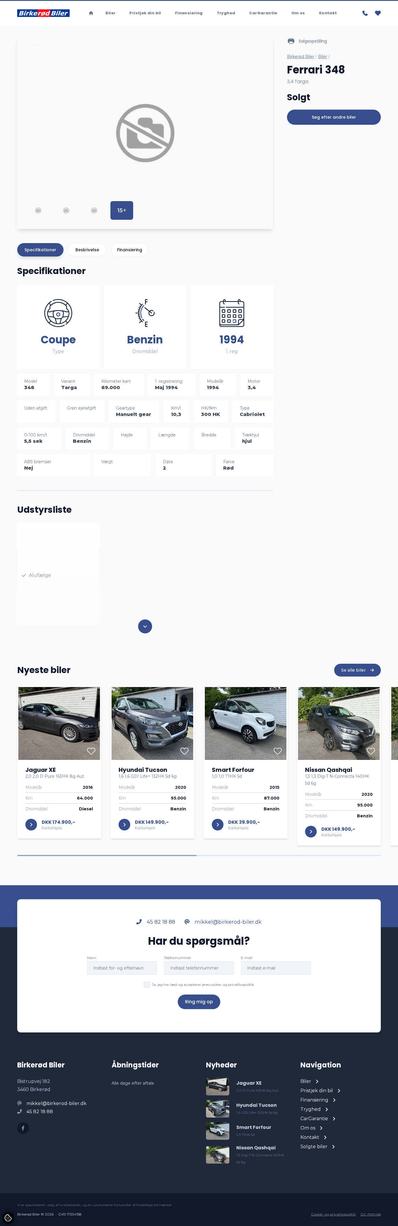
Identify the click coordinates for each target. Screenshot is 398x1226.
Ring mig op (199, 1001)
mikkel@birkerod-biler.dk (227, 922)
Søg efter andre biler (334, 117)
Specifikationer (40, 250)
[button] (249, 216)
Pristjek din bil (145, 13)
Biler (110, 13)
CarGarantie (263, 13)
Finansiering (189, 13)
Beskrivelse (87, 250)
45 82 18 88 (160, 922)
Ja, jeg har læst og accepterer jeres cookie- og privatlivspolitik (203, 984)
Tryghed (226, 13)
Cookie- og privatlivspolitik (333, 1214)
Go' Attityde (370, 1214)
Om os (298, 13)
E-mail (246, 957)
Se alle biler (354, 670)
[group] (145, 133)
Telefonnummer (177, 957)
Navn (91, 957)
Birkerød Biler (300, 56)
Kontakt (328, 13)
